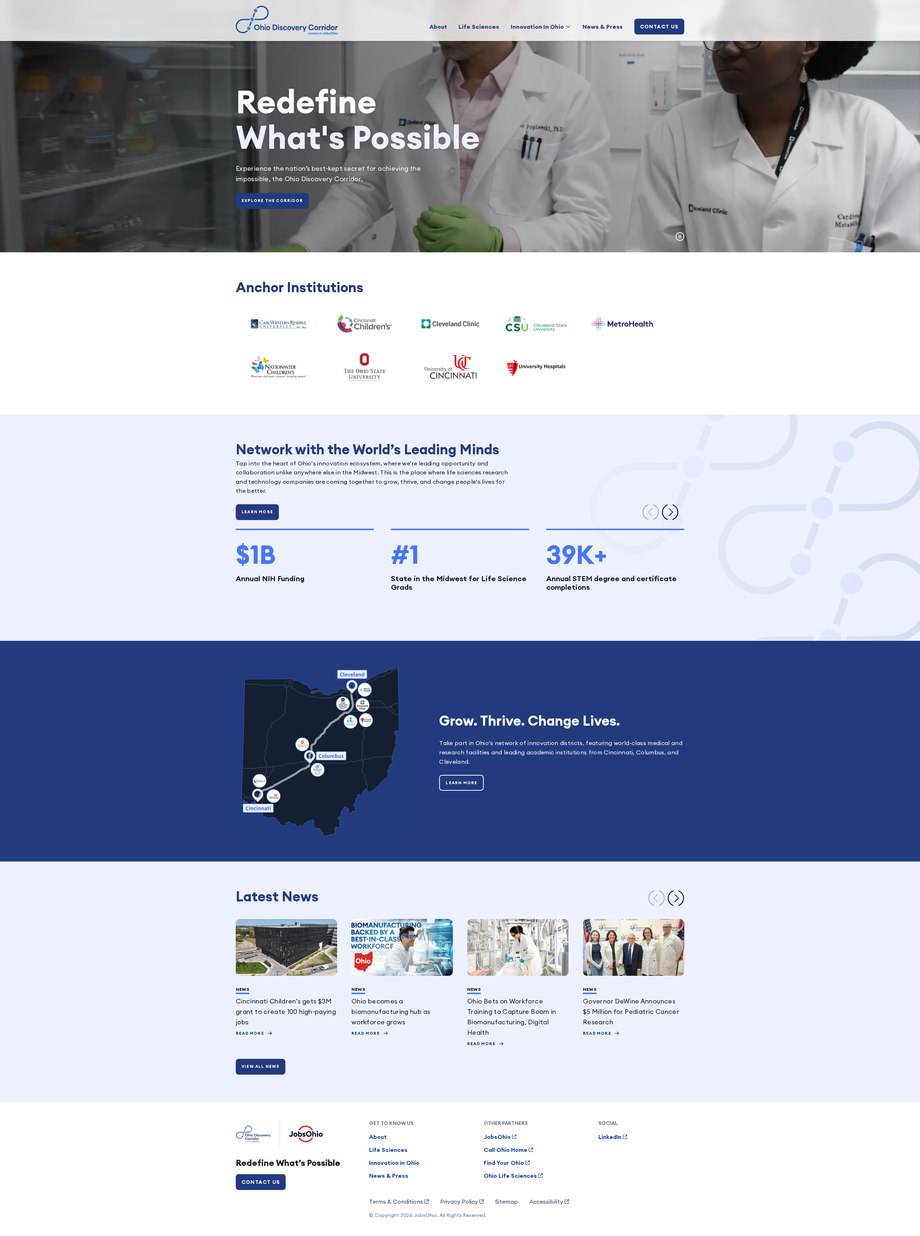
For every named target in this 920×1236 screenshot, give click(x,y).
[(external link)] (279, 323)
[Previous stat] (651, 512)
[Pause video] (680, 236)
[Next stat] (670, 512)
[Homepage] (287, 20)
